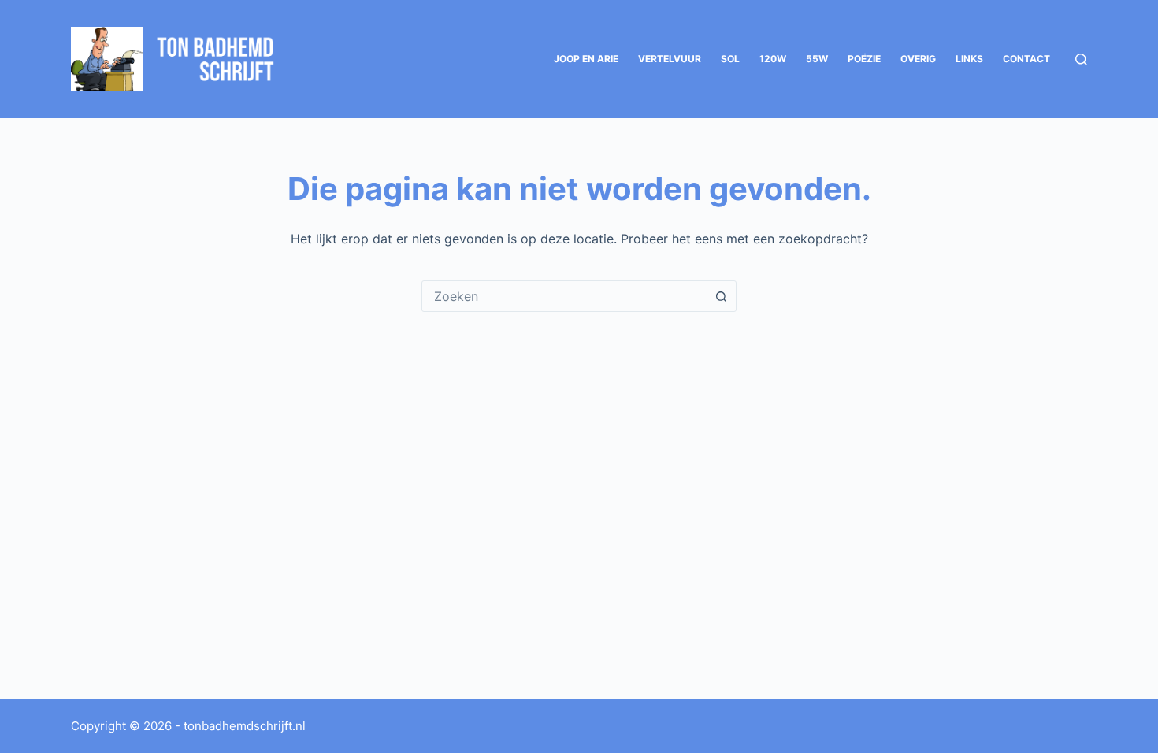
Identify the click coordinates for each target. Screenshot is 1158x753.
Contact (1026, 59)
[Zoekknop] (721, 296)
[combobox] (564, 296)
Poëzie (864, 59)
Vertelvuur (669, 59)
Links (969, 59)
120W (772, 59)
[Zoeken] (1081, 59)
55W (817, 59)
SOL (730, 59)
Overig (918, 59)
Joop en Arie (586, 59)
